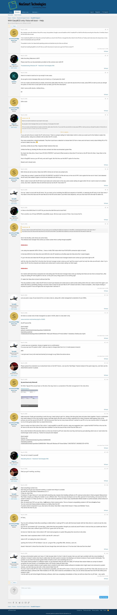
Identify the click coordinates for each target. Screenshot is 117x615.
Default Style (12, 610)
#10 (107, 295)
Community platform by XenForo (58, 613)
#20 (107, 553)
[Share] (105, 30)
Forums (17, 12)
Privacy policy (95, 610)
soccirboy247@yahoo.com (15, 23)
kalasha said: (25, 118)
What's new (25, 12)
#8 (107, 207)
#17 (107, 468)
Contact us (79, 610)
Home (11, 12)
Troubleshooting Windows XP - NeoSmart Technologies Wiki (37, 65)
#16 (107, 452)
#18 (107, 485)
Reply (106, 51)
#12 (107, 342)
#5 (107, 114)
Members (35, 12)
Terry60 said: (25, 227)
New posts (10, 15)
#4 (107, 98)
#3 (107, 72)
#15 (107, 413)
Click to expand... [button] (64, 132)
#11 (107, 312)
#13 (107, 363)
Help (101, 610)
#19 (107, 514)
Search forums (17, 15)
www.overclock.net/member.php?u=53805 (33, 319)
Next (14, 26)
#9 (107, 223)
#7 (107, 189)
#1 (107, 29)
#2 (107, 55)
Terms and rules (87, 610)
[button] (30, 12)
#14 (107, 379)
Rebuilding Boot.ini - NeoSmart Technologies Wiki (34, 458)
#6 (107, 169)
